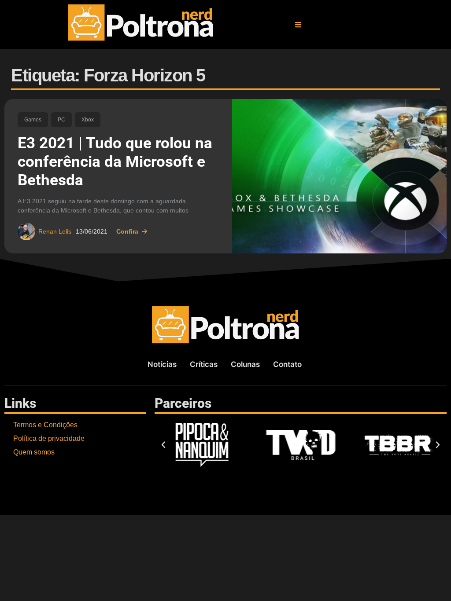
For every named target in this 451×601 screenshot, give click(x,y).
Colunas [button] (245, 364)
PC (61, 120)
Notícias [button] (162, 364)
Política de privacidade (49, 438)
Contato (287, 364)
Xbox (87, 120)
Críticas (204, 364)
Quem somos (34, 452)
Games (32, 120)
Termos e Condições (45, 425)
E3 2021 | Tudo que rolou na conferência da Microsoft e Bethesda (115, 161)
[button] (298, 25)
